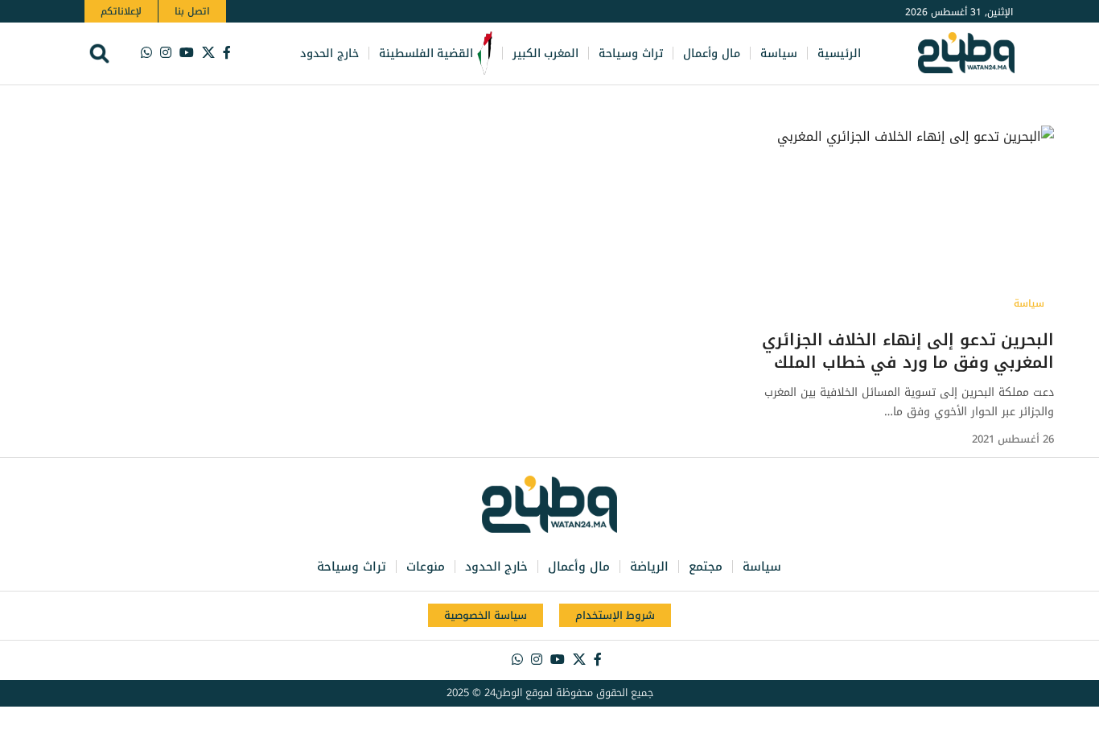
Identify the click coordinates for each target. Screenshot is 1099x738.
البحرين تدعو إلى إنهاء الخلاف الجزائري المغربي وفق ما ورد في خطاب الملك (908, 350)
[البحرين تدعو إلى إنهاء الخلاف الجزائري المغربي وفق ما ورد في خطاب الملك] (893, 222)
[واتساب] (146, 53)
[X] (208, 53)
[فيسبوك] (227, 53)
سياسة (1029, 303)
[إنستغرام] (165, 53)
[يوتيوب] (186, 53)
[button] (99, 53)
